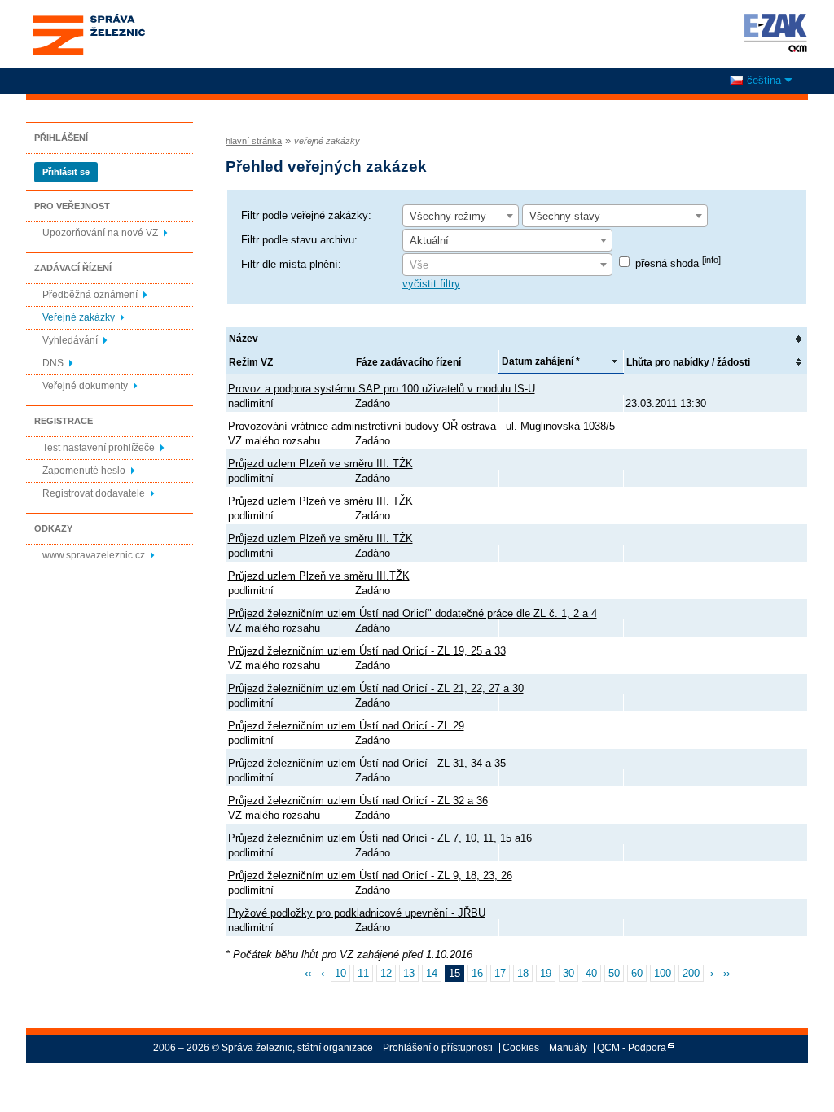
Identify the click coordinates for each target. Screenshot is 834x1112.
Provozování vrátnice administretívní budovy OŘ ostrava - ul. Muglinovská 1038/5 (421, 426)
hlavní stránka (254, 141)
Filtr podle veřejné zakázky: (306, 215)
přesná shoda (678, 263)
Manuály (568, 1048)
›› (726, 973)
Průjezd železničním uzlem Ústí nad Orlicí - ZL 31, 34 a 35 (367, 763)
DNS (53, 363)
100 (662, 973)
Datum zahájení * (541, 361)
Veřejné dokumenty (85, 386)
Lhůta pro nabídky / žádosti (688, 362)
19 (545, 973)
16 (477, 973)
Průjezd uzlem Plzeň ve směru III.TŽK (319, 576)
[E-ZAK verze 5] (772, 32)
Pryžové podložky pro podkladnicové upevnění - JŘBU (356, 913)
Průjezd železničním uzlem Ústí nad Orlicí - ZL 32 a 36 (358, 801)
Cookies (521, 1048)
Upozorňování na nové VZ (100, 233)
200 (691, 973)
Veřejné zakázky (78, 317)
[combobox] (460, 215)
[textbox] (507, 265)
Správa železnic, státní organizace (88, 19)
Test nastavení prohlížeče (98, 447)
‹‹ (308, 973)
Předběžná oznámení (90, 294)
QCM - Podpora (631, 1048)
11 (363, 973)
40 (591, 973)
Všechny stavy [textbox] (564, 216)
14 (431, 973)
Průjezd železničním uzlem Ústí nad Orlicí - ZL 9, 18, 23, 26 (370, 875)
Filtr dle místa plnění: (291, 264)
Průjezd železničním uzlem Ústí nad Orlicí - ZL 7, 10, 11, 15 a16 (380, 838)
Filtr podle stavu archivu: (299, 240)
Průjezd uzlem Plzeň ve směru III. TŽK (320, 463)
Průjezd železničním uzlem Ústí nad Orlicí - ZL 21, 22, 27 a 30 (376, 688)
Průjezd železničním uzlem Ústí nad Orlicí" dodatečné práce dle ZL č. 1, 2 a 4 (412, 613)
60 (637, 973)
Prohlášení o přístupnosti (438, 1048)
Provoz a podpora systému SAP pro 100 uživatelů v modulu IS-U (381, 389)
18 (523, 973)
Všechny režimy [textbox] (448, 216)
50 (614, 973)
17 (500, 973)
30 (568, 973)
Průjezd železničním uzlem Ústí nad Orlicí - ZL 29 (346, 726)
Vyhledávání (70, 340)
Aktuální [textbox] (429, 240)
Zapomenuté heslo (83, 470)
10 (340, 973)
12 (386, 973)
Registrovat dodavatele (93, 493)
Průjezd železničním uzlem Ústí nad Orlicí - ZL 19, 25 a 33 (367, 651)
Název (243, 339)
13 (409, 973)
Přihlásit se (66, 172)
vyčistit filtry (431, 284)
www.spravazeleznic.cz (93, 555)
